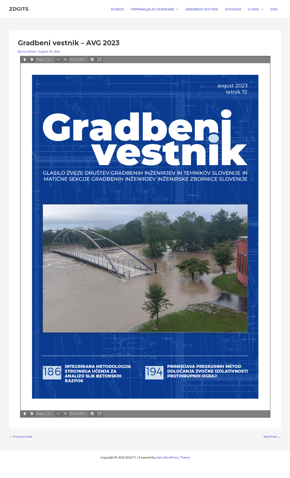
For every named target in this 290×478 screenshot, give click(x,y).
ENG (274, 9)
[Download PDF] (92, 59)
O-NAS (253, 9)
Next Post (272, 436)
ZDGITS (19, 9)
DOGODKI (233, 9)
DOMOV (117, 9)
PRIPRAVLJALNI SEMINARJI (152, 9)
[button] (176, 9)
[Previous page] (24, 59)
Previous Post (21, 436)
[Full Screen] (99, 59)
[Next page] (32, 59)
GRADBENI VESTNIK (201, 9)
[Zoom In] (65, 59)
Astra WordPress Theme (173, 457)
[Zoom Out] (58, 59)
